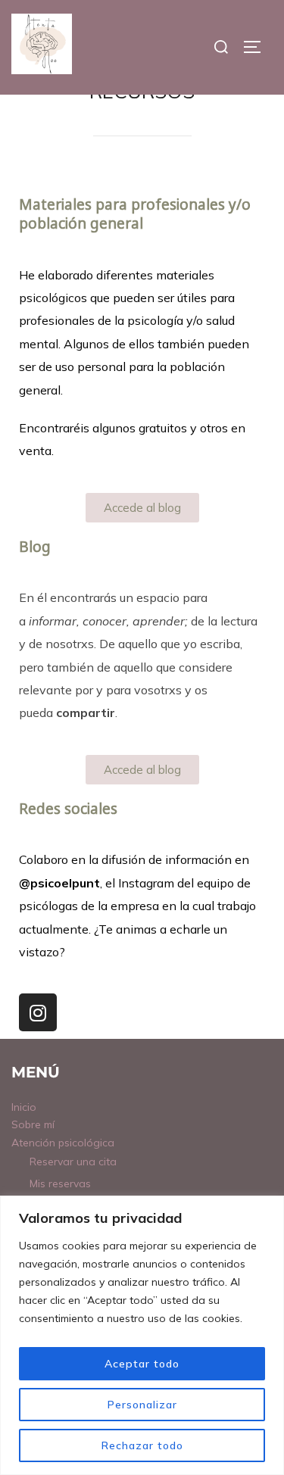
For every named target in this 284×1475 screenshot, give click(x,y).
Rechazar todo (142, 1445)
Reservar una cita (73, 1161)
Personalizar (142, 1404)
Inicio (23, 1107)
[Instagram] (38, 1012)
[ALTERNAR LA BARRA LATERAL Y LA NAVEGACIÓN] (257, 47)
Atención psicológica (62, 1142)
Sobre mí (33, 1124)
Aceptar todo (142, 1364)
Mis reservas (60, 1183)
